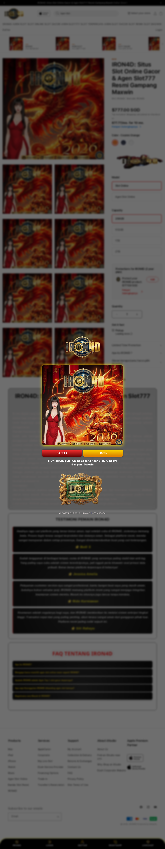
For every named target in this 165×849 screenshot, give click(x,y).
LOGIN (103, 453)
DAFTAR (62, 453)
